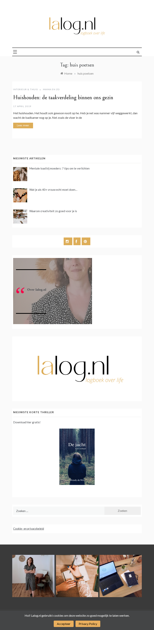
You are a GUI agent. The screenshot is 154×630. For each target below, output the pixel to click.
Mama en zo (51, 89)
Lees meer (23, 125)
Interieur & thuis (25, 89)
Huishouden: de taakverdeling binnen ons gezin (63, 97)
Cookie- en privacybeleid (28, 528)
